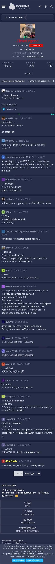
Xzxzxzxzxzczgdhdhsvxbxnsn (22, 231)
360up (8, 211)
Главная (9, 495)
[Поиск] (51, 6)
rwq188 (9, 140)
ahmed (9, 247)
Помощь (45, 492)
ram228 (9, 380)
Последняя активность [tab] (40, 80)
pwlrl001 (10, 364)
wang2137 (11, 350)
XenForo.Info (21, 543)
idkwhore (10, 179)
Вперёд (29, 473)
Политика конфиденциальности (20, 492)
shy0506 (10, 419)
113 (50, 65)
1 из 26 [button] (18, 473)
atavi (8, 270)
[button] (3, 6)
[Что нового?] (46, 6)
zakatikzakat (27, 528)
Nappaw (10, 396)
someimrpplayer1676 (17, 156)
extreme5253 (13, 286)
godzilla (9, 198)
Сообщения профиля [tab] (13, 80)
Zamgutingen (13, 90)
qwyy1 (9, 321)
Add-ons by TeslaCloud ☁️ (12, 540)
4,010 (7, 65)
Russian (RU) (10, 485)
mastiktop (11, 118)
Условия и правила (14, 489)
